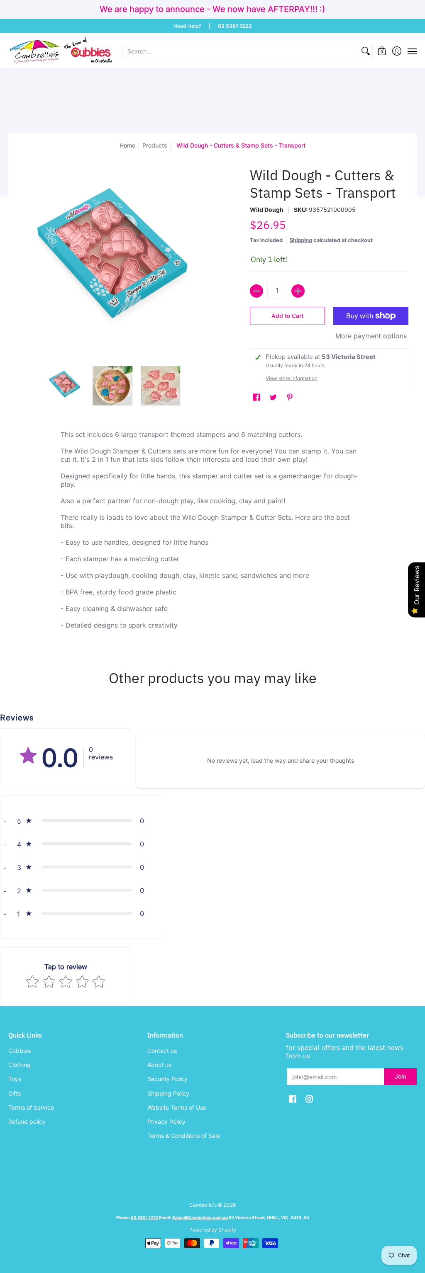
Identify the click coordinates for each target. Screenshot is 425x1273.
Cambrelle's (203, 1205)
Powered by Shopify (212, 1230)
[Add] (298, 291)
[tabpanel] (213, 535)
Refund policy (27, 1121)
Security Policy (167, 1078)
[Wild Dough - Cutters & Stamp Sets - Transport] (65, 386)
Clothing (19, 1064)
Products (154, 145)
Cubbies (19, 1050)
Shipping (301, 240)
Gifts (14, 1093)
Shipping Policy (168, 1093)
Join (400, 1076)
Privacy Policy (166, 1121)
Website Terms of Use (176, 1107)
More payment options (371, 336)
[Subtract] (256, 291)
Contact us (162, 1050)
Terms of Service (31, 1107)
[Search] (365, 51)
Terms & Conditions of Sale (183, 1135)
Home (127, 145)
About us (159, 1064)
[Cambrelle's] (60, 50)
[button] (382, 50)
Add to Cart (287, 315)
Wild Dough (266, 209)
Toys (14, 1078)
